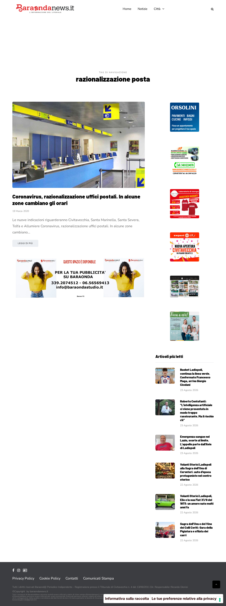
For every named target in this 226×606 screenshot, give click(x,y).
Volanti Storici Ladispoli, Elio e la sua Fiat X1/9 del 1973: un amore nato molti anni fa (196, 501)
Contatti (72, 578)
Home (127, 9)
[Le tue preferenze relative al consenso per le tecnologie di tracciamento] (219, 599)
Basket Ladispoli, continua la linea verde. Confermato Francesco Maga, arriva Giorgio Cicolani (195, 377)
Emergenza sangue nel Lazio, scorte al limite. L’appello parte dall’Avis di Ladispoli (196, 442)
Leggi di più (25, 243)
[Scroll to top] (216, 584)
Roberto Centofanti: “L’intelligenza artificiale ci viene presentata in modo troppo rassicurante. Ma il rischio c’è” (197, 410)
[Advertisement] (113, 44)
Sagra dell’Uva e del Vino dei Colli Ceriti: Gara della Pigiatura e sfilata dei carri (196, 529)
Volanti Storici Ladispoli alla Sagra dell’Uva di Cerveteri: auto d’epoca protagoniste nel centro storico (195, 472)
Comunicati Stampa (98, 578)
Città (157, 9)
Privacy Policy (23, 578)
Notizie (142, 9)
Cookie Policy (49, 578)
